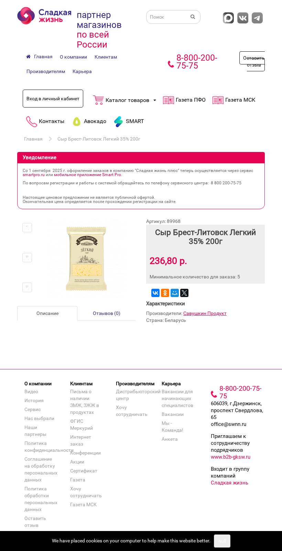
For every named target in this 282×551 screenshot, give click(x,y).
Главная (33, 139)
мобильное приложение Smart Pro (87, 174)
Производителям (45, 71)
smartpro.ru (34, 174)
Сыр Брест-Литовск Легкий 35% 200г (98, 139)
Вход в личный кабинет (52, 98)
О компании (73, 57)
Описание (47, 313)
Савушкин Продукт (205, 313)
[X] (184, 293)
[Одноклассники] (165, 293)
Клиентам (106, 57)
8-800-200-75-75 (196, 62)
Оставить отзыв (254, 61)
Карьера (82, 71)
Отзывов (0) (106, 313)
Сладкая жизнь (229, 483)
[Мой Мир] (175, 293)
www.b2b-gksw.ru (230, 457)
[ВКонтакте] (155, 293)
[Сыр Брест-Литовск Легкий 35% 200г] (27, 228)
